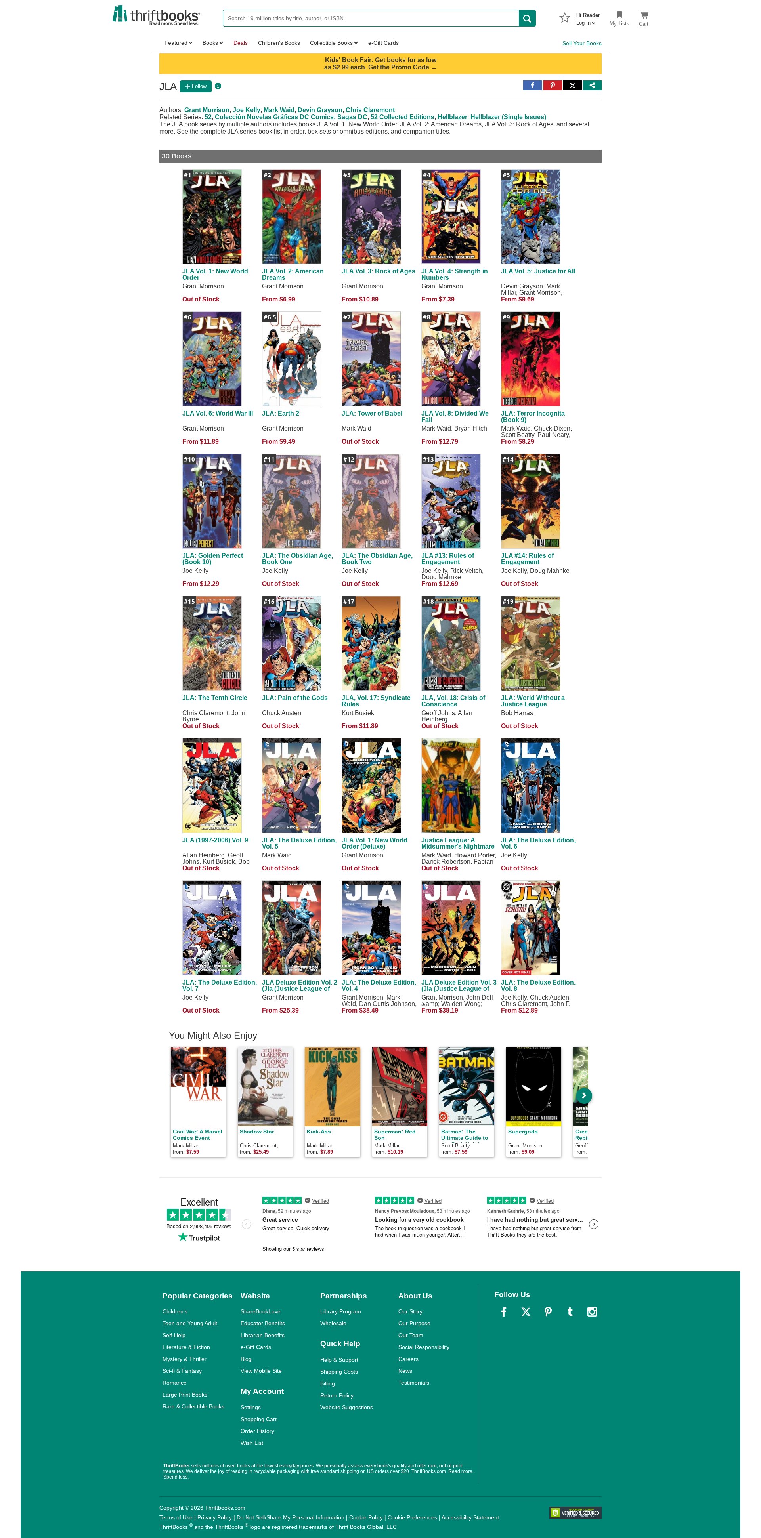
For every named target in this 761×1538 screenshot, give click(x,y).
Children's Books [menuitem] (279, 43)
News (405, 1371)
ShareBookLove (261, 1311)
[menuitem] (588, 17)
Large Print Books (185, 1394)
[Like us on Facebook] (503, 1311)
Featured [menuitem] (175, 43)
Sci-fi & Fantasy (182, 1371)
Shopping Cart (259, 1419)
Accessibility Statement (470, 1517)
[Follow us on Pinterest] (548, 1311)
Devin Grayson (320, 110)
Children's (175, 1311)
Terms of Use (176, 1517)
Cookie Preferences (412, 1517)
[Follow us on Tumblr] (569, 1311)
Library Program (340, 1311)
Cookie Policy (366, 1517)
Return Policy (337, 1395)
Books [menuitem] (210, 43)
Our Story (410, 1311)
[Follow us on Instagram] (592, 1311)
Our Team (410, 1335)
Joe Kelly (246, 110)
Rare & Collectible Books (193, 1406)
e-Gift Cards (256, 1347)
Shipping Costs (339, 1371)
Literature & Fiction (186, 1347)
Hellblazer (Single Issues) (508, 117)
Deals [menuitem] (240, 43)
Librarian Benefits (263, 1335)
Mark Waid (279, 110)
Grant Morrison (206, 110)
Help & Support (339, 1360)
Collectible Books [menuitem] (331, 43)
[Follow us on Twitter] (525, 1311)
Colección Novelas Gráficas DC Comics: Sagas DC (291, 117)
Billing (327, 1383)
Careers (408, 1359)
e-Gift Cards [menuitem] (383, 43)
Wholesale (333, 1323)
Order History (257, 1431)
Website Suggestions (346, 1407)
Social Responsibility (423, 1347)
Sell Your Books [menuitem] (582, 43)
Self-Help (174, 1335)
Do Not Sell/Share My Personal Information (290, 1517)
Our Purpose (414, 1323)
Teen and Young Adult (190, 1323)
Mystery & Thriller (185, 1359)
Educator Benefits (263, 1323)
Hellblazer (452, 117)
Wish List (252, 1443)
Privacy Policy (214, 1517)
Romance (175, 1383)
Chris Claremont (370, 110)
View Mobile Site (261, 1371)
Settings (251, 1407)
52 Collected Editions (402, 117)
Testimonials (413, 1383)
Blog (246, 1359)
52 (208, 117)
